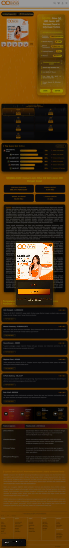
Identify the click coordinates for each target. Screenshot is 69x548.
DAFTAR (34, 292)
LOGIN (34, 285)
